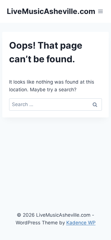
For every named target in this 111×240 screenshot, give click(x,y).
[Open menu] (100, 11)
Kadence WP (81, 222)
